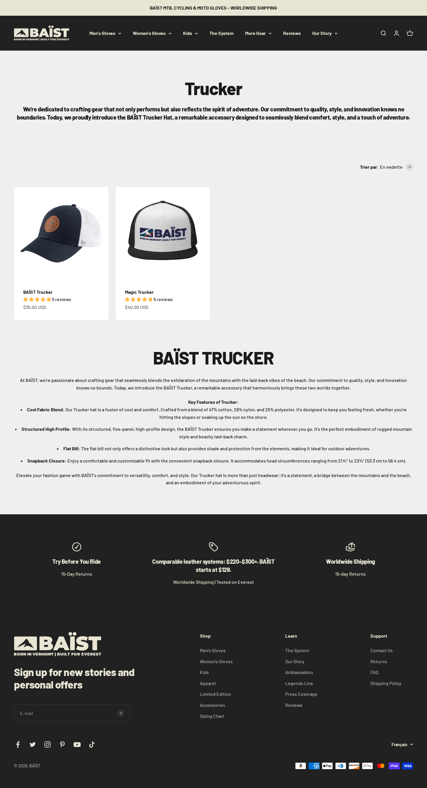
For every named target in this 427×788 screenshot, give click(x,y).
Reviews (292, 33)
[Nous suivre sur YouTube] (77, 744)
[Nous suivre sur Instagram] (47, 744)
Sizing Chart (212, 716)
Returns (378, 661)
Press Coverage (301, 694)
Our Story (322, 33)
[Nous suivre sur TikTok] (92, 744)
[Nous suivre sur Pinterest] (62, 744)
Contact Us (381, 650)
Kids (187, 33)
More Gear (255, 33)
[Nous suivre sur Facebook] (18, 744)
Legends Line (299, 683)
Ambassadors (299, 672)
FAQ (374, 672)
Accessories (212, 705)
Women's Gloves (149, 33)
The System (221, 33)
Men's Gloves (102, 33)
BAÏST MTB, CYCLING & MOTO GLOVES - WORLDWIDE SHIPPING (213, 7)
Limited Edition (215, 694)
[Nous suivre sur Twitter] (33, 744)
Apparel (208, 683)
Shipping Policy (385, 683)
